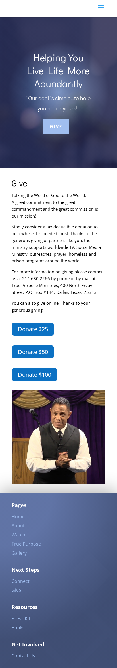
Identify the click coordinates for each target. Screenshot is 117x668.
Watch (18, 535)
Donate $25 (33, 329)
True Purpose (26, 544)
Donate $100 (34, 374)
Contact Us (23, 656)
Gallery (19, 553)
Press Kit (21, 618)
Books (18, 627)
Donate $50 (33, 352)
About (18, 525)
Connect (21, 581)
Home (18, 516)
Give (56, 126)
